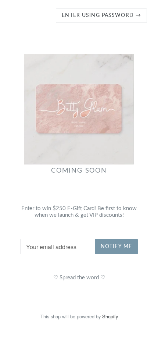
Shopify (110, 316)
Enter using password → (101, 15)
